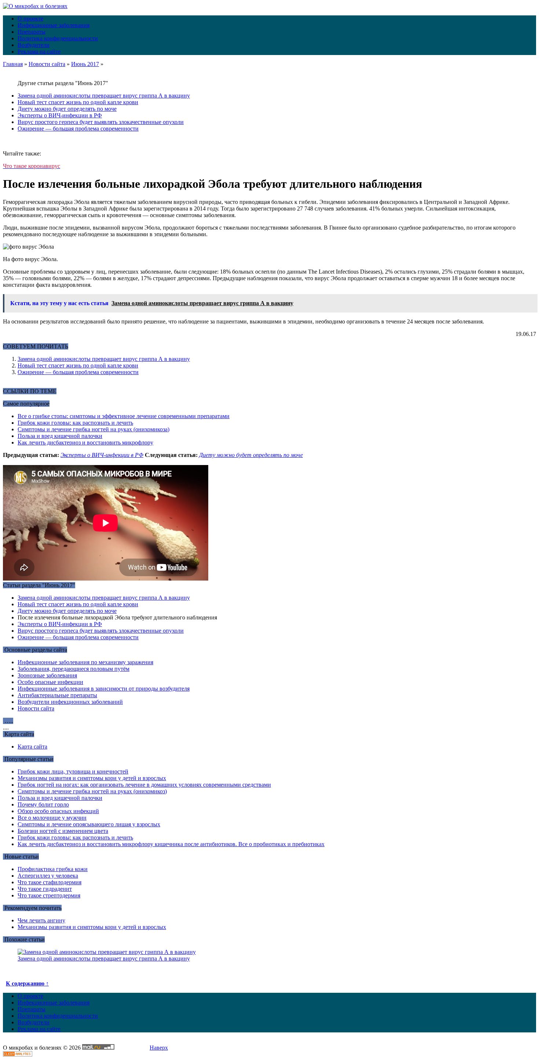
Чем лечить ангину (41, 920)
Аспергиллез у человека (48, 875)
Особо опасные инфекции (50, 682)
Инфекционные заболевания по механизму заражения (85, 662)
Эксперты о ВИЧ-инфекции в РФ (60, 115)
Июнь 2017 (85, 64)
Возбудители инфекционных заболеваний (70, 702)
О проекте (30, 18)
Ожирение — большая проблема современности (78, 128)
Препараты (31, 32)
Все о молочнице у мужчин (52, 818)
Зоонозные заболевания (47, 675)
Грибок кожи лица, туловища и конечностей (73, 771)
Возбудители (34, 45)
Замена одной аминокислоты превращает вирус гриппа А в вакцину (104, 95)
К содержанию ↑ (27, 983)
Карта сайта (32, 746)
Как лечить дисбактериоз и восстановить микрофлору (85, 442)
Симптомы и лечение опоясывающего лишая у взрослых (89, 824)
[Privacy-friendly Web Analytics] (17, 1054)
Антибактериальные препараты (57, 695)
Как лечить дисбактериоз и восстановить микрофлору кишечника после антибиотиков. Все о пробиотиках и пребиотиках (171, 844)
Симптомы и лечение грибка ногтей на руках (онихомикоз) (92, 791)
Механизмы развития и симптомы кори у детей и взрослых (92, 778)
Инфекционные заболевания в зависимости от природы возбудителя (104, 688)
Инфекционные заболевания (53, 25)
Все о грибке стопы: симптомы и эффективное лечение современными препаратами (124, 416)
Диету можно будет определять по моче (67, 109)
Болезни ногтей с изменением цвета (63, 831)
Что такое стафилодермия (49, 882)
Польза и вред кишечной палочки (60, 436)
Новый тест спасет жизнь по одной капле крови (78, 102)
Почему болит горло (43, 804)
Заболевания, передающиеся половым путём (73, 669)
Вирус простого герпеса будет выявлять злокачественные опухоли (101, 122)
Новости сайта (47, 64)
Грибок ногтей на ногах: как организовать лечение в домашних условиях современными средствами (144, 785)
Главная (13, 64)
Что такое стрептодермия (49, 895)
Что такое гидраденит (45, 889)
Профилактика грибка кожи (53, 869)
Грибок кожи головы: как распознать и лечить (75, 423)
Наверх (159, 1047)
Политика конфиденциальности (58, 38)
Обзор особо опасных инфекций (58, 811)
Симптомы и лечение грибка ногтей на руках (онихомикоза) (93, 429)
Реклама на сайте (39, 51)
